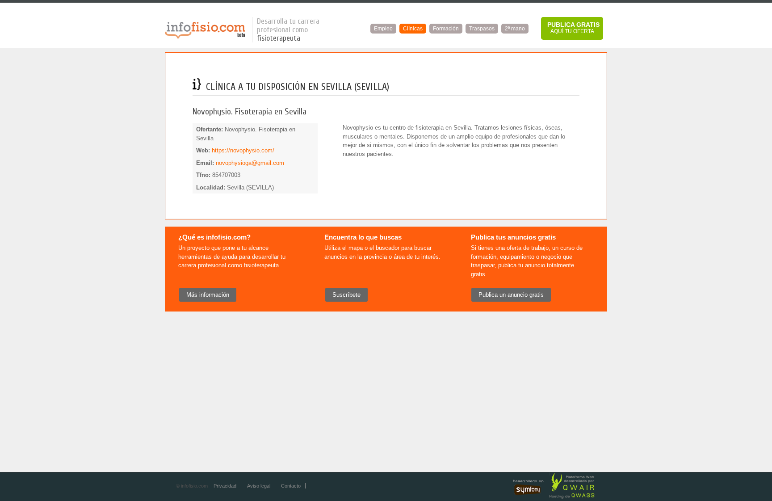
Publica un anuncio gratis (511, 294)
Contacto (291, 485)
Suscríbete (346, 294)
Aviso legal (258, 485)
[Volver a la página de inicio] (205, 36)
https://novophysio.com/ (243, 150)
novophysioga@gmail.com (250, 163)
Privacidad (225, 485)
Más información (207, 294)
